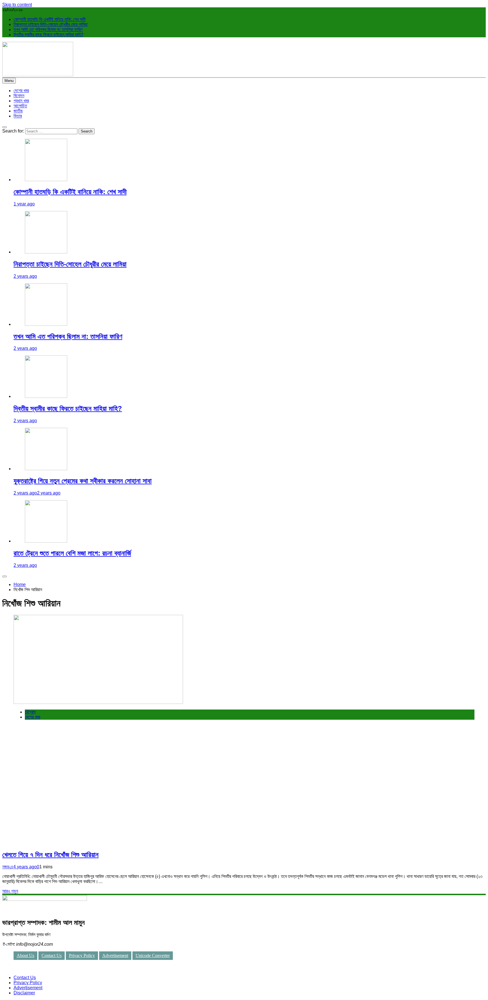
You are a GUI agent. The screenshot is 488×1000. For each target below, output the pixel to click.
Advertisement (115, 955)
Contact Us (52, 955)
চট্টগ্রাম (30, 712)
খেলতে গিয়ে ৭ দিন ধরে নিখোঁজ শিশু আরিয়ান (50, 854)
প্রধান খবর (21, 100)
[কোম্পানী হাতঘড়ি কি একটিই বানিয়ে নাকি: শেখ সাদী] (46, 179)
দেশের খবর (21, 90)
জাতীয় (18, 111)
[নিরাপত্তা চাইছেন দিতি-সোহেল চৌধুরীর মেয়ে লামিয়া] (46, 252)
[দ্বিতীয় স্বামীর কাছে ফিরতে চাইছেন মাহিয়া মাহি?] (46, 396)
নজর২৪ (7, 866)
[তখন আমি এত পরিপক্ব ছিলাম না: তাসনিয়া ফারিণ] (46, 324)
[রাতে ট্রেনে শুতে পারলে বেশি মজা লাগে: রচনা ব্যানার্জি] (46, 541)
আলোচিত (20, 105)
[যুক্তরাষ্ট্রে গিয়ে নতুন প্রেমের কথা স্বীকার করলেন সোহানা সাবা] (46, 468)
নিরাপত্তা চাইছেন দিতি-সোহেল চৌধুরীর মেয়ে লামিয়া (51, 24)
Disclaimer (24, 992)
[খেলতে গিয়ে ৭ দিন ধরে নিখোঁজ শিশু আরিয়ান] (98, 702)
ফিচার (18, 116)
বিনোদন (19, 95)
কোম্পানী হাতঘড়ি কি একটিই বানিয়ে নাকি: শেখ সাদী (50, 19)
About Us (25, 955)
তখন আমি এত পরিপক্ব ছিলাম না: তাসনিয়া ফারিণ (48, 29)
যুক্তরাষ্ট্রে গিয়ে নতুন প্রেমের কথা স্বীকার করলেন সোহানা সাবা (83, 481)
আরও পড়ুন (10, 891)
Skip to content (17, 4)
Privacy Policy (82, 955)
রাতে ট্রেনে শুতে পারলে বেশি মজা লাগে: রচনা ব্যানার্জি (72, 553)
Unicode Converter (153, 955)
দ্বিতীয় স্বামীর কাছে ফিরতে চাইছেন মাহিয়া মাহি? (48, 34)
